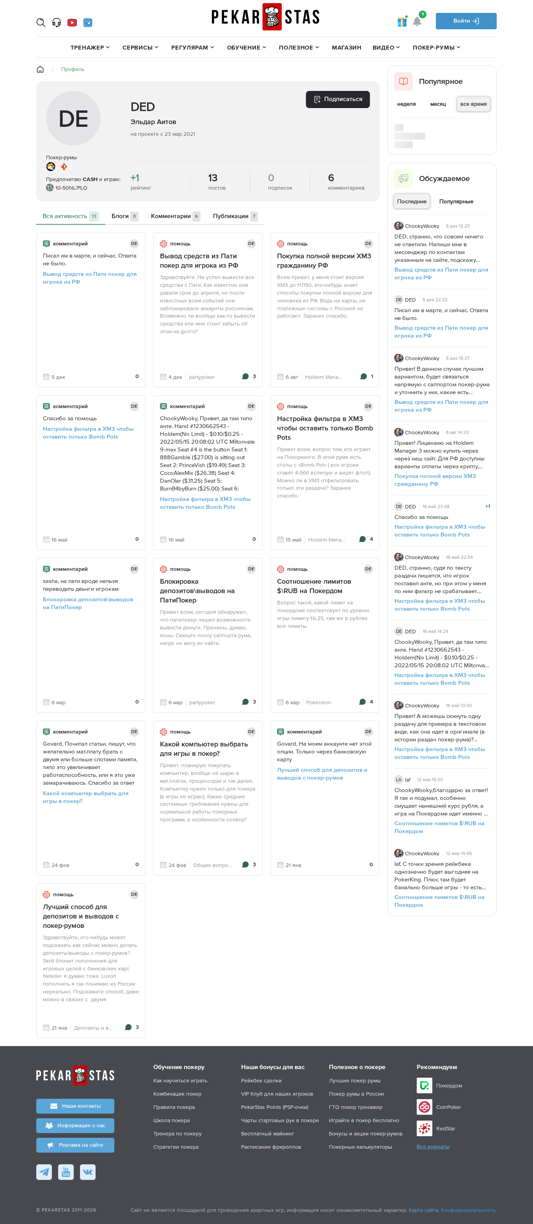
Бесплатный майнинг (267, 1133)
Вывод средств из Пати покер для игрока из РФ (90, 278)
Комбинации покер (177, 1094)
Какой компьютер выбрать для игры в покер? (85, 797)
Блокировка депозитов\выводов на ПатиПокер (88, 603)
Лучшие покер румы (355, 1080)
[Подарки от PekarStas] (401, 21)
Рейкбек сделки (261, 1080)
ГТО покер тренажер (355, 1107)
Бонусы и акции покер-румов (366, 1133)
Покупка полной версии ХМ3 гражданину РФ (324, 261)
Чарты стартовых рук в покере (280, 1120)
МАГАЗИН (347, 47)
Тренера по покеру (177, 1133)
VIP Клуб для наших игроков (277, 1094)
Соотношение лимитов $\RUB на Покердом (314, 586)
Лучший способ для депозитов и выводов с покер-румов (322, 774)
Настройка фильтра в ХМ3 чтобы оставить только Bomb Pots (88, 433)
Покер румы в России (356, 1094)
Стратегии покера (176, 1147)
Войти (462, 21)
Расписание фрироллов (271, 1147)
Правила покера (174, 1107)
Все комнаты (433, 1146)
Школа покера (171, 1120)
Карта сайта (423, 1210)
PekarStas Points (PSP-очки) (274, 1107)
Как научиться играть (180, 1080)
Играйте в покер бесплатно (364, 1120)
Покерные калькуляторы (360, 1147)
